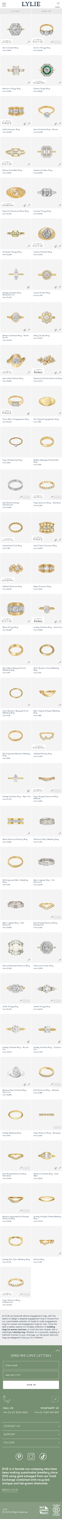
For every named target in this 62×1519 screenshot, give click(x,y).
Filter (15, 11)
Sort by (46, 11)
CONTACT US (12, 1426)
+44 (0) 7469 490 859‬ (46, 1412)
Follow (9, 1442)
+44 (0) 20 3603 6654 (15, 1412)
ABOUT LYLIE (10, 1490)
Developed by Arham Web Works (11, 1515)
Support (9, 1434)
